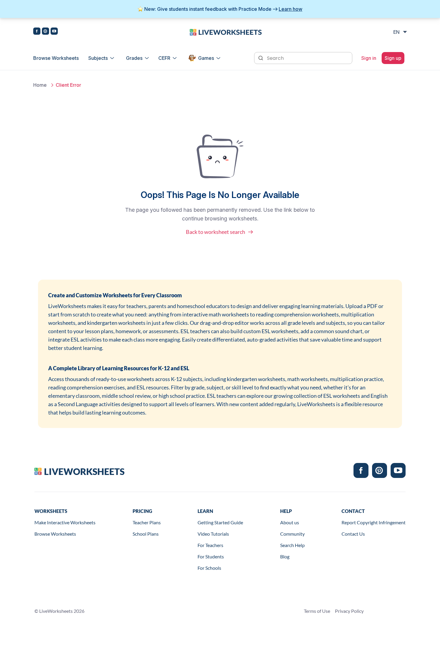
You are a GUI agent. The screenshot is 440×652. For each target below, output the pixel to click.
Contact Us (353, 534)
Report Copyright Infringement (374, 522)
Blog (284, 556)
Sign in (368, 58)
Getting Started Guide (220, 522)
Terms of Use (317, 611)
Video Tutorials (213, 534)
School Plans (146, 534)
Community (292, 534)
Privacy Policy (349, 611)
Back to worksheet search (215, 231)
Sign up (393, 58)
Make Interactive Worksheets (64, 522)
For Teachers (210, 545)
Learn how (290, 9)
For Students (211, 556)
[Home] (226, 32)
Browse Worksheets (56, 58)
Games (206, 58)
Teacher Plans (147, 522)
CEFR (164, 58)
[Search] (261, 57)
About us (289, 522)
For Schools (209, 568)
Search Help (292, 545)
